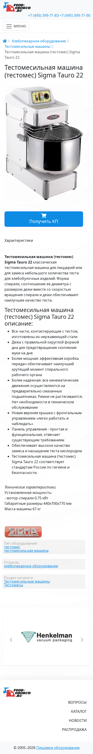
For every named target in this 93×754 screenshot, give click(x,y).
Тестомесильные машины (27, 46)
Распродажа (74, 729)
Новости (78, 720)
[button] (79, 89)
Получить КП (43, 221)
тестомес (12, 546)
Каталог (79, 711)
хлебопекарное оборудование (31, 565)
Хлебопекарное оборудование (39, 41)
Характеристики (19, 240)
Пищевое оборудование (58, 747)
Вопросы (77, 702)
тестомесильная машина (26, 550)
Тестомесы (13, 584)
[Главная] (46, 7)
